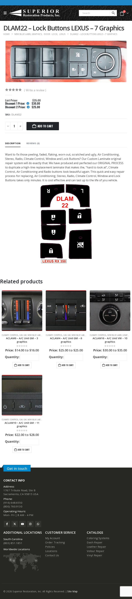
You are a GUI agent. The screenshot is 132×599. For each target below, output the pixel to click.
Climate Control (10, 335)
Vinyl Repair (94, 555)
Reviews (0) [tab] (33, 143)
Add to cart (45, 126)
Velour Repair (95, 551)
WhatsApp (38, 524)
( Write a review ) (35, 90)
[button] (6, 13)
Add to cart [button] (24, 365)
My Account (52, 538)
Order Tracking (55, 542)
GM (20, 335)
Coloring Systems (98, 538)
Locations (51, 551)
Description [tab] (12, 143)
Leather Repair (96, 546)
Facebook (7, 524)
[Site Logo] (34, 13)
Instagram (30, 524)
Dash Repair (94, 542)
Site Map (72, 591)
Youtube (22, 524)
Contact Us (52, 555)
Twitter (15, 524)
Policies (50, 546)
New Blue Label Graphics (40, 335)
